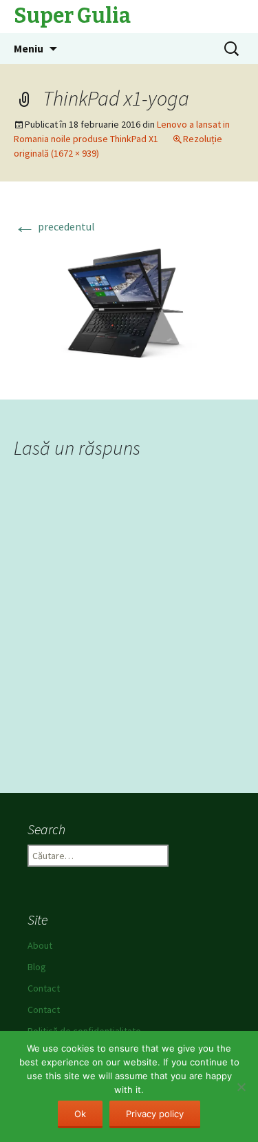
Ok (80, 1113)
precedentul (54, 226)
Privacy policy (155, 1113)
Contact (44, 988)
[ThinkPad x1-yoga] (129, 306)
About (40, 945)
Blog (37, 967)
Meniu (28, 48)
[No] (241, 1087)
